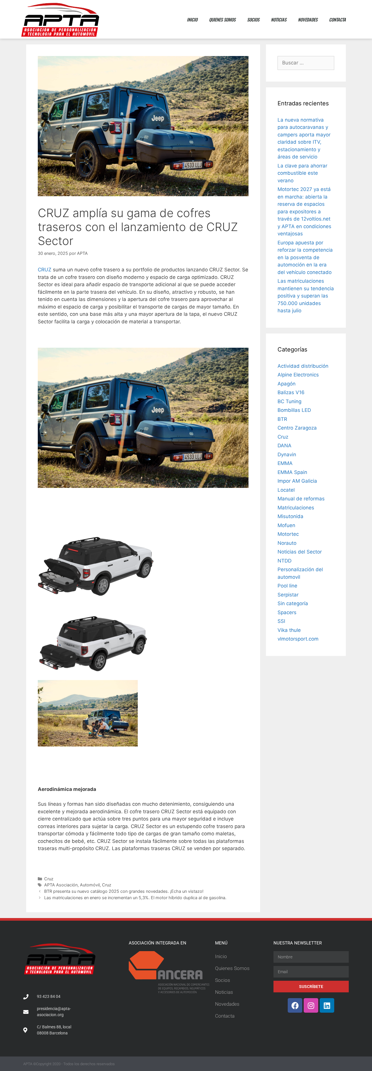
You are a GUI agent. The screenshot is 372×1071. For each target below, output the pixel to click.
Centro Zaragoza (297, 428)
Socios (253, 19)
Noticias (278, 19)
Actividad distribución (303, 366)
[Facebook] (295, 1005)
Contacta (337, 19)
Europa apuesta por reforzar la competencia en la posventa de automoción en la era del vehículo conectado (305, 257)
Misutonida (290, 516)
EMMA (285, 463)
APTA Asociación (61, 884)
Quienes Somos (222, 19)
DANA (284, 445)
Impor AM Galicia (297, 481)
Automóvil (90, 884)
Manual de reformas (301, 499)
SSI (281, 621)
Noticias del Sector (300, 552)
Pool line (287, 586)
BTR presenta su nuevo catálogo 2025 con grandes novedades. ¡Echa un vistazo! (123, 891)
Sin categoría (293, 603)
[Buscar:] (306, 63)
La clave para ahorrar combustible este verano (302, 173)
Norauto (287, 543)
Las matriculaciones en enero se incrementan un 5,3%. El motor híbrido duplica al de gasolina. (135, 897)
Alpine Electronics (298, 375)
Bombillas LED (294, 410)
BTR (282, 419)
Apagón (287, 384)
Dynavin (287, 454)
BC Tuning (289, 401)
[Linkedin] (327, 1005)
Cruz (48, 878)
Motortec (288, 534)
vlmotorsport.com (298, 639)
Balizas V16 (291, 392)
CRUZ (44, 270)
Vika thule (289, 630)
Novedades (307, 19)
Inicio (192, 19)
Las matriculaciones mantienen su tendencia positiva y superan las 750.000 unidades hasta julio (306, 295)
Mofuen (286, 525)
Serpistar (288, 595)
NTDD (284, 561)
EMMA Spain (292, 472)
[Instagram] (311, 1005)
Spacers (287, 612)
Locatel (286, 490)
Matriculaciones (296, 508)
